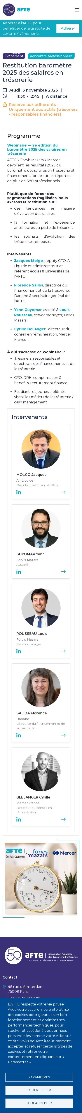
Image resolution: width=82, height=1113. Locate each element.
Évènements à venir (33, 44)
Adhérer (68, 28)
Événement (14, 56)
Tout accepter (39, 1103)
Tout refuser (39, 1090)
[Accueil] (16, 9)
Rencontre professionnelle (51, 56)
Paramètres (39, 1077)
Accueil (8, 44)
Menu (77, 10)
